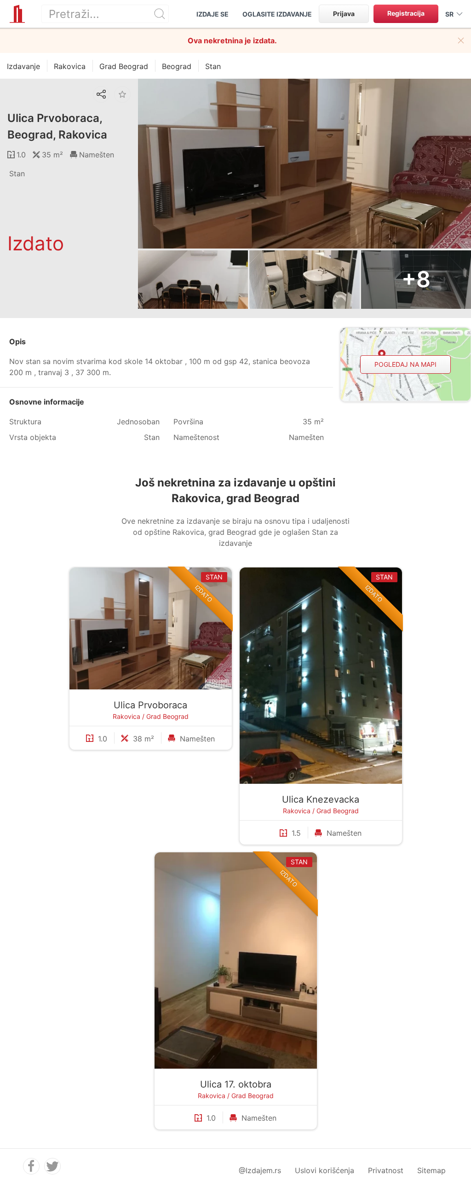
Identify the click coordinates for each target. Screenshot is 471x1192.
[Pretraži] (159, 14)
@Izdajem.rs (260, 1170)
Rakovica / (129, 716)
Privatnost (385, 1170)
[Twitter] (52, 1166)
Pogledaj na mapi (405, 364)
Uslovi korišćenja (324, 1170)
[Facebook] (31, 1166)
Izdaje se (212, 14)
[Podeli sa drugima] (101, 94)
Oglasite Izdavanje (277, 14)
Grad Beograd (167, 716)
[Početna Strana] (17, 14)
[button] (461, 40)
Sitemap (431, 1170)
